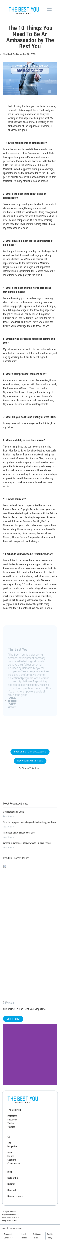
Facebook (12, 1119)
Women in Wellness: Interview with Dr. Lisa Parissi (27, 843)
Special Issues (15, 1196)
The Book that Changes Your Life (19, 832)
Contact (11, 1190)
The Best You (14, 1109)
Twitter (10, 1123)
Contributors (13, 1163)
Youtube (11, 1126)
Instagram (12, 1116)
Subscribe (12, 1177)
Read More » (8, 816)
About (10, 1152)
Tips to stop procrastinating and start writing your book (29, 822)
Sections (11, 1159)
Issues (10, 1156)
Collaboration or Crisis (13, 811)
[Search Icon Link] (8, 1136)
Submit (11, 1184)
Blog (9, 1171)
